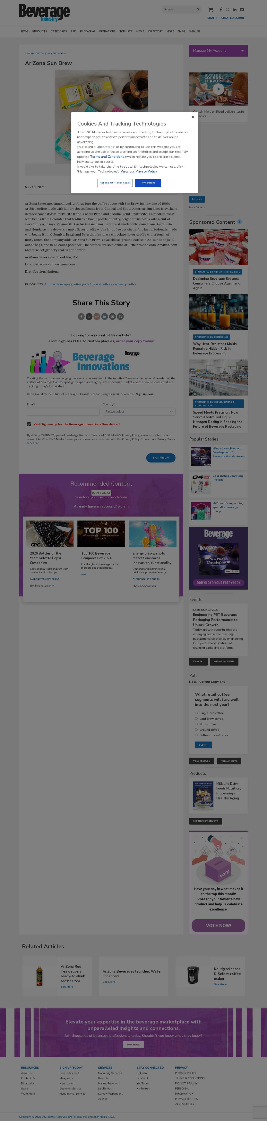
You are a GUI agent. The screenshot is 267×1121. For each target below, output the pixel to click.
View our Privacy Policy (139, 171)
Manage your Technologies (115, 182)
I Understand (148, 182)
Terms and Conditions (107, 156)
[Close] (193, 117)
